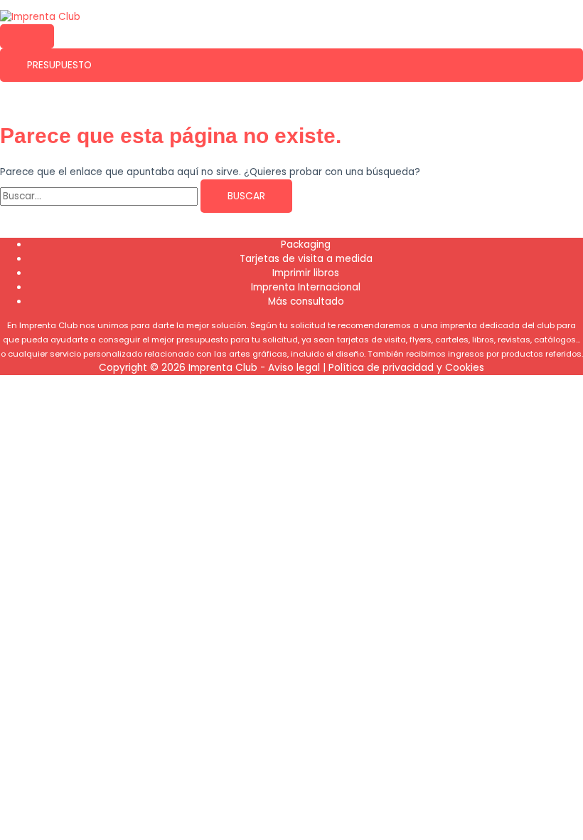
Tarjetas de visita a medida (306, 259)
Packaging (306, 244)
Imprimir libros (305, 273)
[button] (291, 65)
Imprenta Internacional (305, 287)
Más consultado (306, 301)
